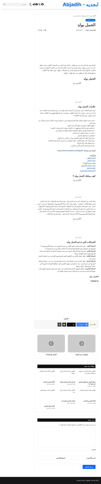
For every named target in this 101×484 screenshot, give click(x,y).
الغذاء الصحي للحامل (89, 401)
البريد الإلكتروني (90, 458)
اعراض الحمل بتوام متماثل (67, 382)
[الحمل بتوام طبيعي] (46, 396)
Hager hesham (90, 30)
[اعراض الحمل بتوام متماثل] (66, 375)
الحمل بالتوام (91, 158)
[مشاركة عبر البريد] (64, 325)
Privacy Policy (81, 480)
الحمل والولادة (84, 16)
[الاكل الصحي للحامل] (46, 375)
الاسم (93, 449)
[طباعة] (59, 325)
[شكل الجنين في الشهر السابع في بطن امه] (86, 375)
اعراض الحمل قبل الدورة (87, 171)
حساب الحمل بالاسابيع (88, 166)
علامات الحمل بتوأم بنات (68, 401)
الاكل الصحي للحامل (49, 382)
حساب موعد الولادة (89, 163)
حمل (65, 319)
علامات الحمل (91, 168)
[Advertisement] (66, 47)
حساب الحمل (91, 161)
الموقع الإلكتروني (60, 458)
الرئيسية (91, 16)
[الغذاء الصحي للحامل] (86, 394)
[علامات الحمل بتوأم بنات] (66, 394)
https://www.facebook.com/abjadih (70, 151)
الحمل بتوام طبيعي (49, 406)
